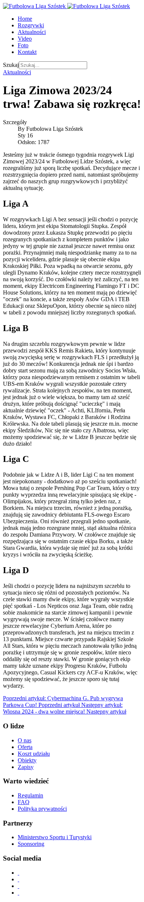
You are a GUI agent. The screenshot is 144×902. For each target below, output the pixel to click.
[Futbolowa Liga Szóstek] (66, 6)
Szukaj (11, 65)
